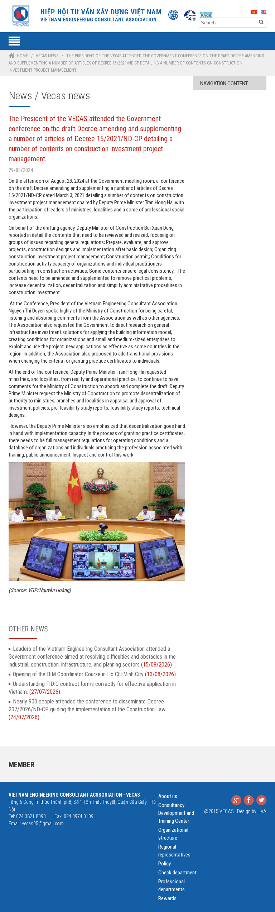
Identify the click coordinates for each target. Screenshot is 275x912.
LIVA (261, 811)
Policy (164, 863)
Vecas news (47, 55)
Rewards (167, 898)
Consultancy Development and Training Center (176, 813)
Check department (177, 872)
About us (167, 796)
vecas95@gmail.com (43, 823)
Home (22, 55)
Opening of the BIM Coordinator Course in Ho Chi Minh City (94, 674)
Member (21, 764)
